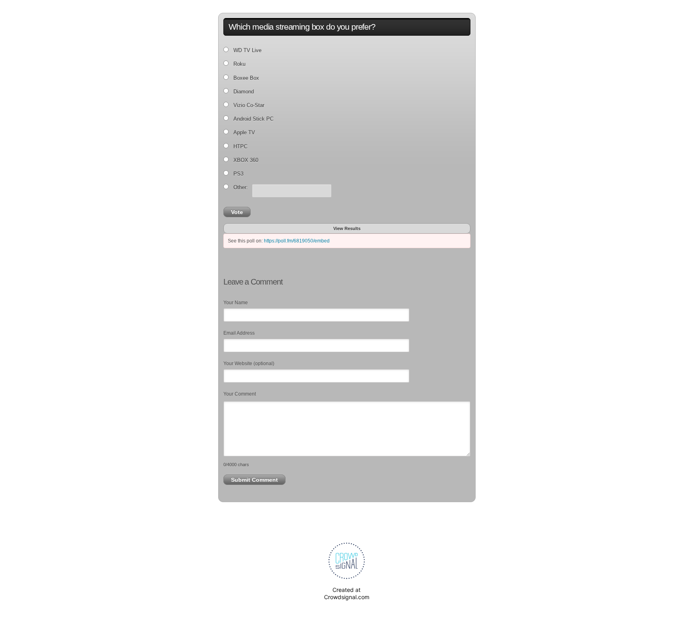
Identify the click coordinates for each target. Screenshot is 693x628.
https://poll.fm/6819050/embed (297, 241)
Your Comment (239, 394)
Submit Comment (254, 480)
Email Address (239, 333)
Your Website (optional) (248, 363)
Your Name (235, 302)
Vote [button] (237, 212)
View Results (347, 228)
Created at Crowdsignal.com (346, 593)
